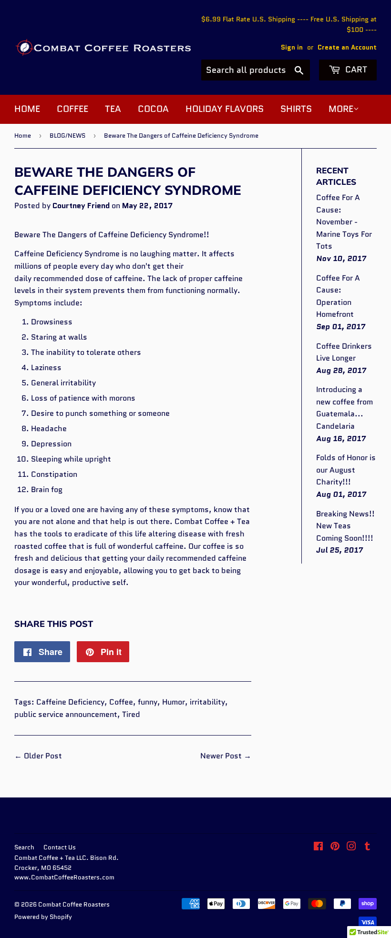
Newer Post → (225, 755)
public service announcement (65, 714)
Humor (173, 701)
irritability (207, 701)
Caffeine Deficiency (70, 701)
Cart (355, 69)
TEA (113, 108)
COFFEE (72, 108)
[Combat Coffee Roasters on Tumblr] (367, 847)
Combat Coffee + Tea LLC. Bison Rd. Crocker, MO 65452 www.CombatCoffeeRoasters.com (66, 867)
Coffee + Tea (227, 521)
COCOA (153, 108)
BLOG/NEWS (67, 135)
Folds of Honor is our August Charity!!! (346, 469)
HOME (27, 108)
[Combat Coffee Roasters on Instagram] (351, 847)
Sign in (292, 47)
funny (147, 701)
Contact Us (59, 847)
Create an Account (347, 47)
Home (22, 135)
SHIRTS (296, 108)
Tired (131, 714)
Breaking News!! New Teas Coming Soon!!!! (345, 526)
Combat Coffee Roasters (74, 904)
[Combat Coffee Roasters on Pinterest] (335, 847)
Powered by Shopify (43, 916)
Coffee (121, 701)
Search (24, 847)
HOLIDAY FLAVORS (224, 108)
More (341, 108)
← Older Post (38, 755)
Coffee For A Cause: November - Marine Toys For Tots (344, 222)
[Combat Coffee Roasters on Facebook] (318, 847)
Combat (189, 521)
